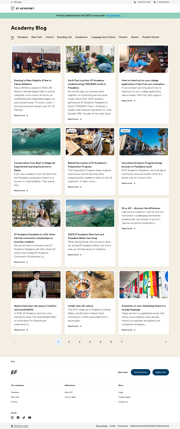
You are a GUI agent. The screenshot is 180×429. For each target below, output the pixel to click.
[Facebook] (18, 417)
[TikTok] (24, 417)
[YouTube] (29, 417)
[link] (22, 8)
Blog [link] (13, 361)
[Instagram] (12, 417)
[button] (176, 15)
